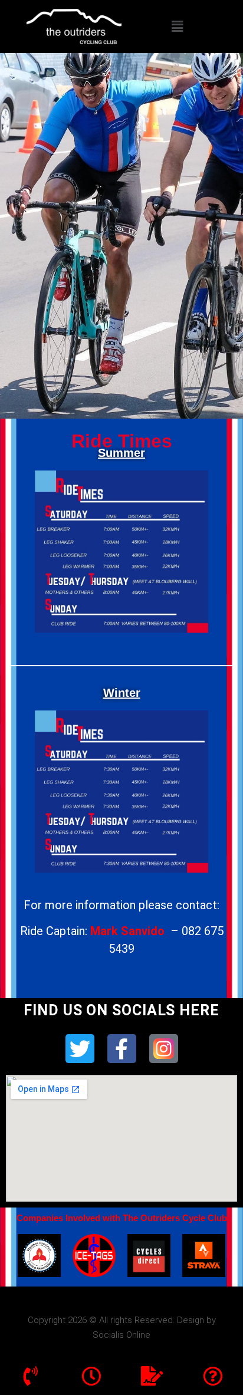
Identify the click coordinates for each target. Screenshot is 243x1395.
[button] (178, 26)
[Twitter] (79, 1048)
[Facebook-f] (121, 1048)
